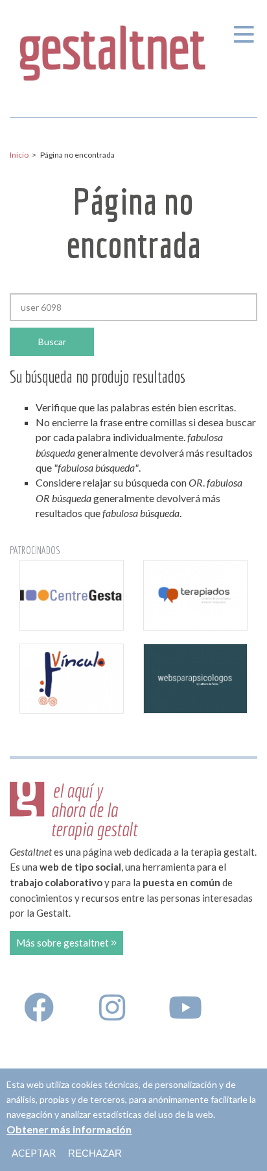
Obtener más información (69, 1129)
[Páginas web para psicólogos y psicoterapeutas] (195, 679)
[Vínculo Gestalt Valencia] (71, 679)
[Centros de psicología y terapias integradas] (195, 595)
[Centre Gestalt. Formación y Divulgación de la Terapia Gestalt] (71, 595)
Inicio (19, 155)
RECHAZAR (95, 1153)
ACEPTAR (34, 1153)
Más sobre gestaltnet (63, 942)
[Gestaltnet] (112, 48)
